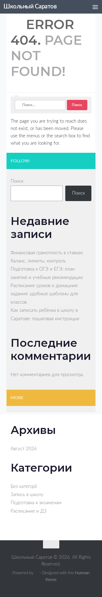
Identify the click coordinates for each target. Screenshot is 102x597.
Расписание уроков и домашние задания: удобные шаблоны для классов (44, 293)
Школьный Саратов (30, 6)
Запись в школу (27, 494)
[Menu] (95, 7)
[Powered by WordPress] (37, 573)
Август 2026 (24, 448)
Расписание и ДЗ (29, 511)
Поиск (17, 181)
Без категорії (24, 486)
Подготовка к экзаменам (36, 502)
